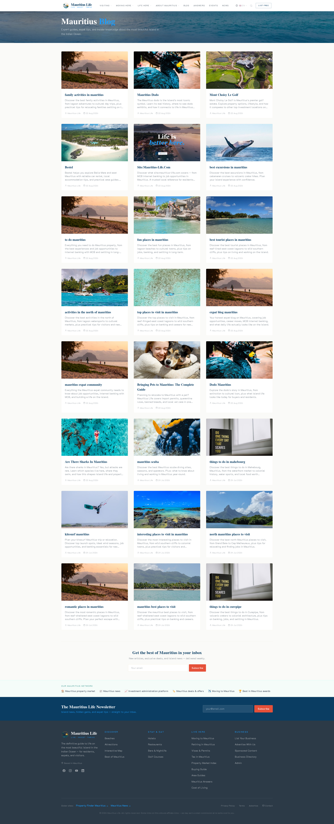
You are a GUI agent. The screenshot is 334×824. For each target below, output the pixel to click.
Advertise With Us (245, 744)
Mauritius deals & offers (188, 691)
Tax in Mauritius (201, 756)
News (225, 5)
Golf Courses (155, 756)
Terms (242, 805)
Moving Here (123, 5)
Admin (238, 763)
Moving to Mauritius (221, 691)
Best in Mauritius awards (254, 691)
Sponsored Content (246, 750)
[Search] (251, 5)
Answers (199, 5)
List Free (263, 5)
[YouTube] (76, 770)
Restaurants (155, 744)
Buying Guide (199, 769)
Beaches (110, 738)
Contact (269, 805)
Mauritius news (109, 691)
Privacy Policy (228, 805)
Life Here (143, 5)
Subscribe (197, 668)
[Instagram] (70, 770)
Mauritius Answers (202, 781)
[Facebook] (64, 770)
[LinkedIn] (83, 770)
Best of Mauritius (114, 756)
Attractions (111, 744)
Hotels (152, 738)
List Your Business (245, 738)
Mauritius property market (78, 691)
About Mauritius (166, 5)
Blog (186, 5)
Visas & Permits (201, 750)
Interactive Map (113, 750)
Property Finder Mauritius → (92, 805)
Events (213, 5)
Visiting (105, 5)
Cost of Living (200, 787)
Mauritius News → (120, 805)
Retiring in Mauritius (203, 744)
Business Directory (246, 756)
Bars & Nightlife (157, 750)
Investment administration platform (146, 691)
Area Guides (198, 775)
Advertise (253, 805)
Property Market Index (204, 763)
